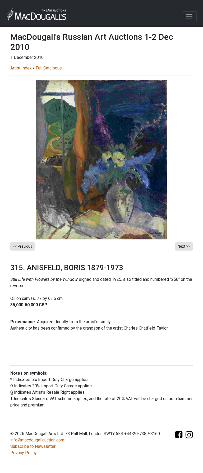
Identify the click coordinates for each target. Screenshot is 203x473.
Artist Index (21, 68)
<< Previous (22, 246)
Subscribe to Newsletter (33, 446)
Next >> (184, 246)
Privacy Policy (23, 452)
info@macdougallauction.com (37, 440)
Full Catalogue (49, 68)
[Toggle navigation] (189, 16)
